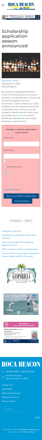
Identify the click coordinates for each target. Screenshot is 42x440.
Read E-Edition (22, 201)
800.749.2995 (27, 371)
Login (37, 417)
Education (7, 81)
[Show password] (4, 161)
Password (8, 150)
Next (27, 221)
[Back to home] (21, 5)
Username (9, 137)
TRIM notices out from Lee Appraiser (20, 249)
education (17, 115)
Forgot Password (12, 189)
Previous (16, 221)
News (15, 81)
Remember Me (13, 167)
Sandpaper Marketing (27, 429)
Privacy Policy (9, 401)
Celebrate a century (11, 231)
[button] (3, 5)
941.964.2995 (12, 371)
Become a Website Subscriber (21, 196)
